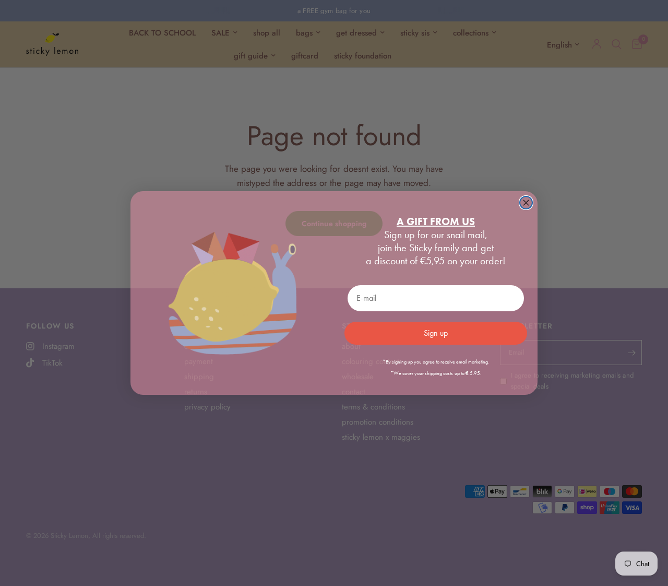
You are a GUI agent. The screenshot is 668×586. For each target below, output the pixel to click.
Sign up (436, 333)
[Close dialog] (526, 202)
